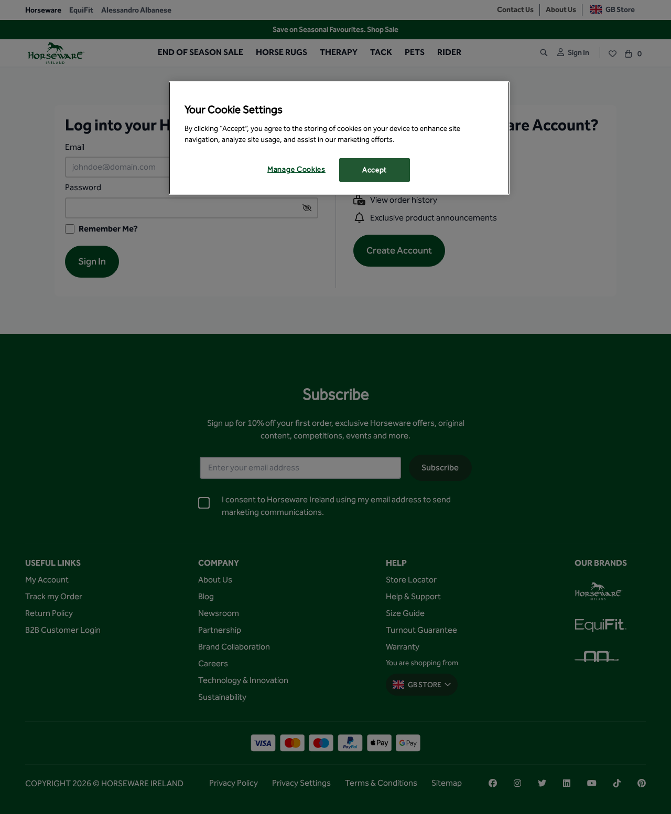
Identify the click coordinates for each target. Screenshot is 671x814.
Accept (374, 170)
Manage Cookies (296, 169)
